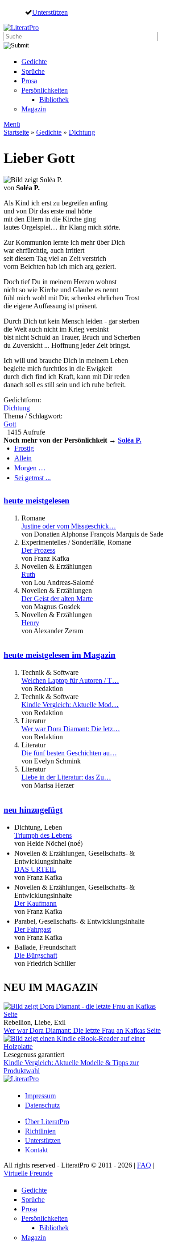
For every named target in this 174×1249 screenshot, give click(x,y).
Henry (30, 623)
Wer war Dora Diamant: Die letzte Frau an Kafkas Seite (82, 1030)
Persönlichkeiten (44, 90)
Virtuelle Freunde (28, 1173)
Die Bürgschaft (35, 955)
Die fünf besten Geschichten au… (69, 753)
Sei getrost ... (32, 478)
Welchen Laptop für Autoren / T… (70, 680)
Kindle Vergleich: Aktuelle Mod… (70, 704)
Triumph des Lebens (43, 835)
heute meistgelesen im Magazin (60, 655)
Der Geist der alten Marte (57, 598)
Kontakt (36, 1150)
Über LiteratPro (47, 1121)
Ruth (28, 574)
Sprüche (33, 71)
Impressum (40, 1096)
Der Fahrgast (32, 929)
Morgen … (30, 468)
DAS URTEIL (35, 869)
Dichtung (82, 132)
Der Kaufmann (35, 903)
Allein (23, 458)
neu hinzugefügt (33, 809)
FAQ (144, 1165)
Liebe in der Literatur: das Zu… (66, 777)
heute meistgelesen (37, 500)
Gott (10, 424)
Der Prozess (38, 550)
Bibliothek (54, 99)
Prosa (29, 81)
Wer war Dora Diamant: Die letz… (70, 729)
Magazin (33, 109)
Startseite (16, 132)
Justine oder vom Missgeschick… (68, 526)
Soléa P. (129, 440)
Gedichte (34, 61)
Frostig (24, 448)
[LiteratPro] (21, 27)
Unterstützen (50, 12)
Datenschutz (42, 1105)
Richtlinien (40, 1131)
